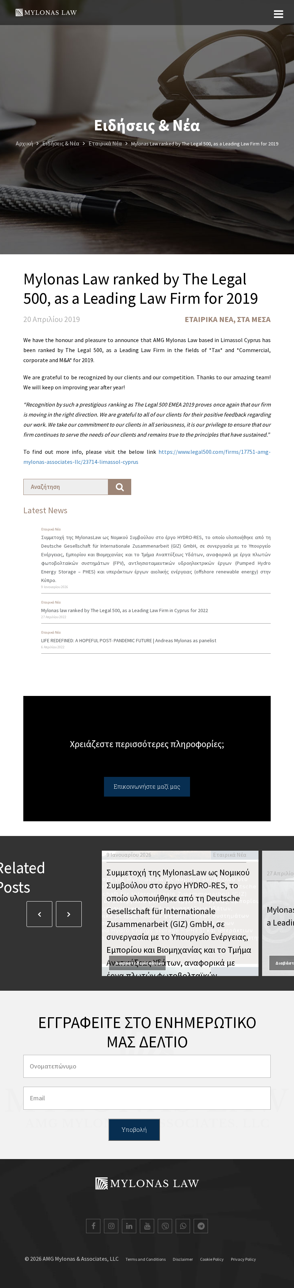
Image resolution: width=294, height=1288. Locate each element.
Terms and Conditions (145, 1259)
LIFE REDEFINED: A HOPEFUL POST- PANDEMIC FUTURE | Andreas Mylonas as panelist (128, 640)
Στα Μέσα (254, 319)
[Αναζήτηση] (119, 487)
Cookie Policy (212, 1259)
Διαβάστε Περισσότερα (139, 963)
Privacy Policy (243, 1259)
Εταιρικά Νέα (209, 319)
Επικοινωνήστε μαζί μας (147, 786)
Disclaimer (183, 1259)
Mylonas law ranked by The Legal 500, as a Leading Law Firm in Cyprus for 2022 (124, 610)
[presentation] (39, 914)
